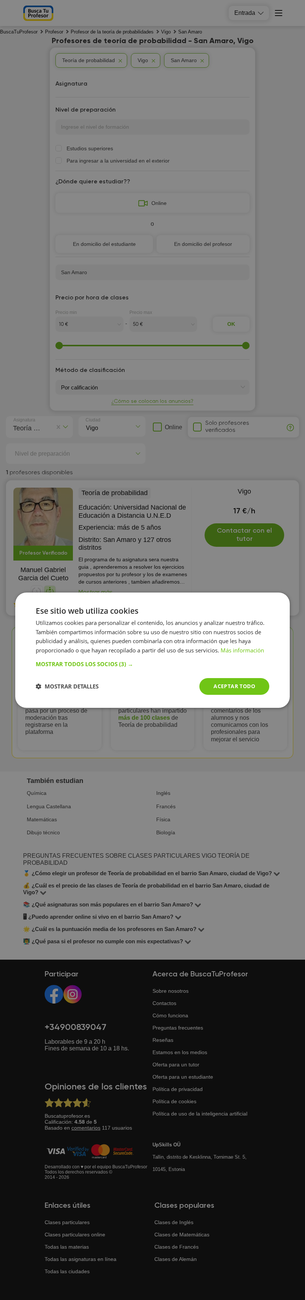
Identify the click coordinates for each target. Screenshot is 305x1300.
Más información (242, 650)
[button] (152, 664)
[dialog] (152, 649)
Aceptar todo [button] (234, 686)
